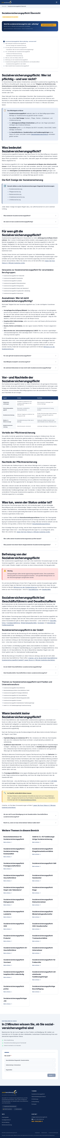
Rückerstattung (5, 1122)
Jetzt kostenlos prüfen (48, 25)
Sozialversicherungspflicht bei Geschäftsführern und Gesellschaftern (22, 61)
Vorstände (41, 623)
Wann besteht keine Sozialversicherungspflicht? (17, 66)
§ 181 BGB (54, 781)
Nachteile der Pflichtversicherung (14, 55)
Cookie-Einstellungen (53, 1132)
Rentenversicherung (7, 1124)
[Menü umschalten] (56, 2)
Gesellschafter (46, 589)
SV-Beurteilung (35, 1101)
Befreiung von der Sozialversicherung (25, 587)
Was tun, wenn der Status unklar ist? (14, 57)
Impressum (37, 1132)
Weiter (51, 1075)
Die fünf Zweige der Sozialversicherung (16, 45)
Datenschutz (44, 1132)
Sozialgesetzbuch (6, 1119)
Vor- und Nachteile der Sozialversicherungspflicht (17, 51)
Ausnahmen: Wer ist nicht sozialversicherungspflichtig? (20, 49)
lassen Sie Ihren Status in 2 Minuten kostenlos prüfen (33, 532)
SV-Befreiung (35, 1099)
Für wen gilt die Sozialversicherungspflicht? (16, 47)
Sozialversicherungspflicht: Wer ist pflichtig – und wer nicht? (20, 41)
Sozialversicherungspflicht (38, 1094)
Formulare (34, 1104)
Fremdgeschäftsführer (13, 623)
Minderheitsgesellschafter (29, 623)
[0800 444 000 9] (37, 1121)
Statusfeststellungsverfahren (39, 134)
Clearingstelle (5, 1117)
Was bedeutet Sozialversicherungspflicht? (15, 43)
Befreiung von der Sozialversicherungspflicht (16, 59)
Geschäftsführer (33, 589)
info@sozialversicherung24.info (39, 1117)
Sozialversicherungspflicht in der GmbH (16, 63)
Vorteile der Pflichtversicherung (14, 53)
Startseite (4, 6)
